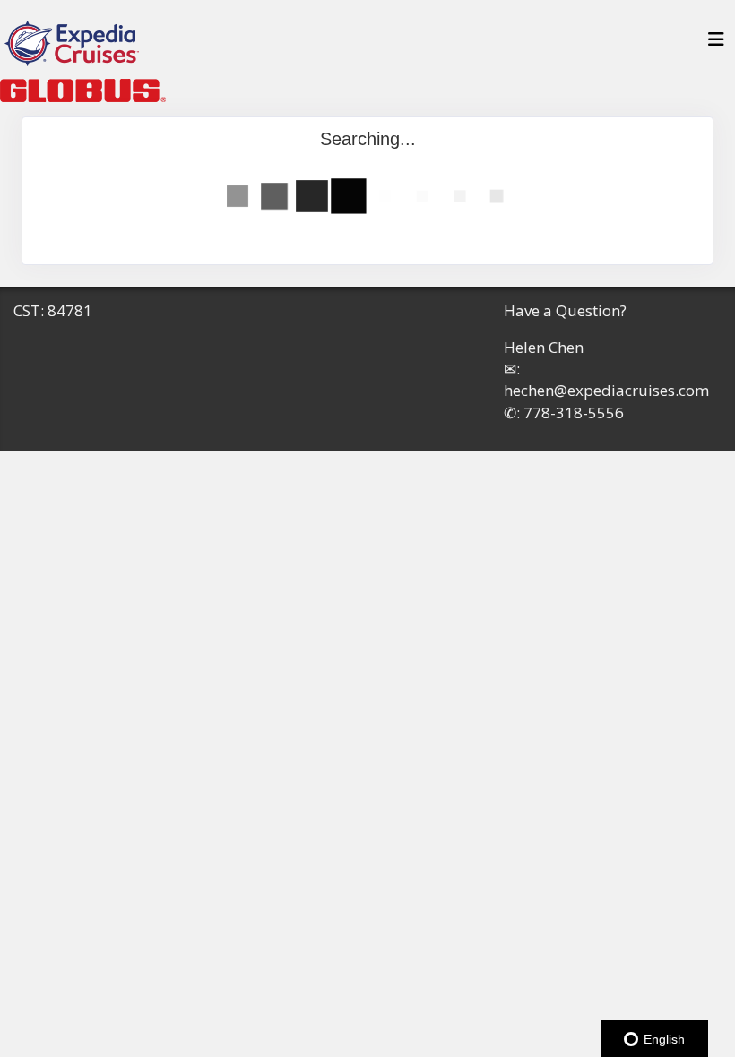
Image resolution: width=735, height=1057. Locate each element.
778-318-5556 (573, 412)
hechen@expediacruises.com (606, 390)
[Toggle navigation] (716, 44)
